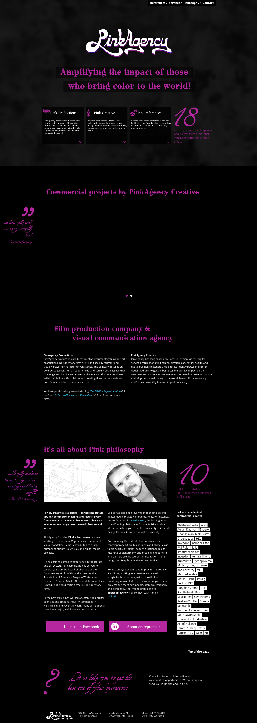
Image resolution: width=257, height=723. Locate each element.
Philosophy (191, 3)
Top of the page (198, 651)
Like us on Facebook (81, 626)
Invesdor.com (137, 520)
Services (174, 3)
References (157, 3)
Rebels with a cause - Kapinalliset (74, 395)
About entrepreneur (143, 626)
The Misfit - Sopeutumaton (105, 391)
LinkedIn (113, 596)
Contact (208, 3)
